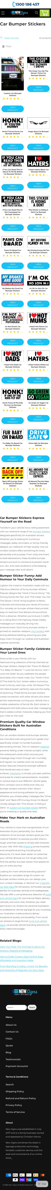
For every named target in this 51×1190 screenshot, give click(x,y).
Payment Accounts (17, 1066)
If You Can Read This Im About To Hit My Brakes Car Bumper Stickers (13, 172)
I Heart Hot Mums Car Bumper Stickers (38, 327)
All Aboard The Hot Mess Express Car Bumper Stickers (38, 483)
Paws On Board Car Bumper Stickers (12, 251)
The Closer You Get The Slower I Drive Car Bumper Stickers (38, 73)
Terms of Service (15, 1112)
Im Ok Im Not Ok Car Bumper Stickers (38, 289)
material (44, 746)
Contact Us (12, 1031)
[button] (45, 13)
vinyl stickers (37, 631)
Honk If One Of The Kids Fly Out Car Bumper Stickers (12, 405)
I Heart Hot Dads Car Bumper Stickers (13, 366)
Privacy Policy (14, 1105)
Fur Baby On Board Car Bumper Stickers (13, 444)
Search (10, 1084)
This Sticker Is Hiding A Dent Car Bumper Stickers (38, 212)
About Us (11, 1025)
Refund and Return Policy (21, 1098)
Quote (9, 1045)
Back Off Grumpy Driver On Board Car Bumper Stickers (12, 483)
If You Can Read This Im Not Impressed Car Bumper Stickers (13, 212)
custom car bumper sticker (24, 807)
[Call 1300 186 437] (26, 4)
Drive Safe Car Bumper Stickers (38, 444)
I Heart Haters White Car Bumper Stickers (38, 366)
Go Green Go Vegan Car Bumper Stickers (38, 404)
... (11, 1158)
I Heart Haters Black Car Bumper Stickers (38, 171)
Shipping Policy (15, 1091)
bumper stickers (41, 531)
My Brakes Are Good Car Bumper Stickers (12, 289)
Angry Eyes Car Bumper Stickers (38, 132)
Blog (8, 1052)
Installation (15, 773)
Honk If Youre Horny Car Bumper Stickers (12, 132)
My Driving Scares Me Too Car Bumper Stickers (38, 251)
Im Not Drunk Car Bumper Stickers (12, 327)
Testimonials (13, 1059)
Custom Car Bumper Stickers (13, 94)
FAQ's (9, 1038)
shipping (27, 846)
